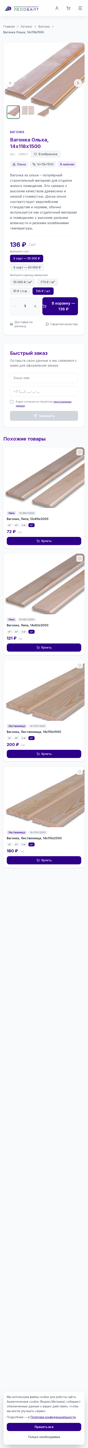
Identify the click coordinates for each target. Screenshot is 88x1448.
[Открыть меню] (80, 8)
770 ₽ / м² (47, 282)
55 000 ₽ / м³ (22, 282)
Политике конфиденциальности (53, 1417)
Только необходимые (44, 1437)
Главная (9, 26)
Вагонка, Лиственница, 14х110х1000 (34, 731)
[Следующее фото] (78, 83)
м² (16, 525)
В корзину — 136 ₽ (63, 306)
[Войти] (57, 8)
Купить (46, 541)
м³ (9, 525)
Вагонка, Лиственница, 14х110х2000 (34, 838)
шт (31, 525)
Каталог (26, 26)
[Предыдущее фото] (10, 83)
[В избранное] (79, 452)
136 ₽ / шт (43, 291)
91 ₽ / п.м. (20, 291)
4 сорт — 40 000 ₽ (27, 267)
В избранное (48, 154)
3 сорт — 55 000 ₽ (26, 258)
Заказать (47, 416)
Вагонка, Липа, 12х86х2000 (28, 519)
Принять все (44, 1427)
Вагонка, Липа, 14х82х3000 (28, 625)
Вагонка (44, 26)
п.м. (24, 525)
